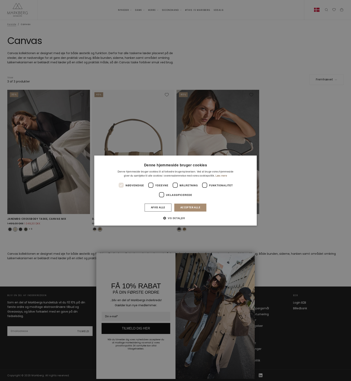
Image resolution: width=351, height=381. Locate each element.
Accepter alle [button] (190, 207)
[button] (175, 218)
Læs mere (221, 175)
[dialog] (175, 190)
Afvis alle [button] (158, 207)
